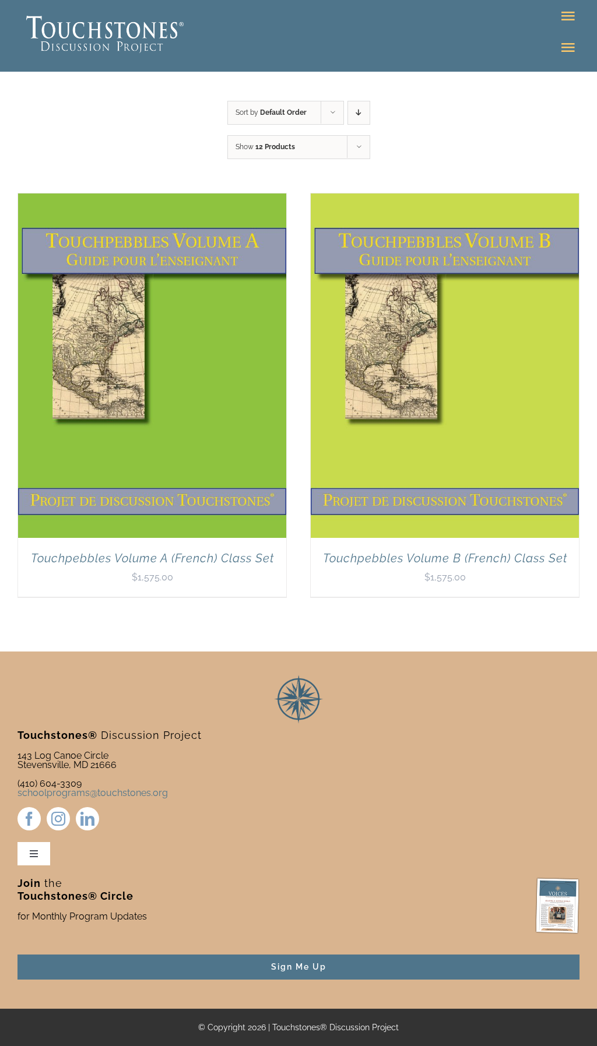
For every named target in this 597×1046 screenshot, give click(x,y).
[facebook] (29, 818)
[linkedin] (87, 818)
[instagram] (58, 818)
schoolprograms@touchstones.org (92, 792)
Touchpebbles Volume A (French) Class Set (152, 558)
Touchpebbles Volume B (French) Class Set (445, 558)
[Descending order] (358, 113)
